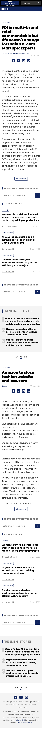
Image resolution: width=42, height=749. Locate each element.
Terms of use (21, 705)
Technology (8, 232)
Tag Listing (32, 705)
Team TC (6, 53)
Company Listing (21, 707)
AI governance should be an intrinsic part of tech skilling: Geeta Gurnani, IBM (18, 239)
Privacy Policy (10, 705)
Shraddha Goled (9, 226)
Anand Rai (14, 53)
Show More (21, 178)
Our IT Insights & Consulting (10, 3)
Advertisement (24, 702)
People (5, 210)
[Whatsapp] (28, 60)
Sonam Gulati (25, 53)
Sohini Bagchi (8, 249)
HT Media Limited (19, 720)
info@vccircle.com (25, 722)
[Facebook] (13, 60)
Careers (14, 702)
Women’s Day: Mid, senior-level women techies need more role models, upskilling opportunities (20, 217)
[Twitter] (18, 60)
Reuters (5, 386)
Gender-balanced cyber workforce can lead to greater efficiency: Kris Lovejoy (19, 262)
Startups (6, 23)
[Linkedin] (23, 60)
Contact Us (35, 702)
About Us (6, 702)
